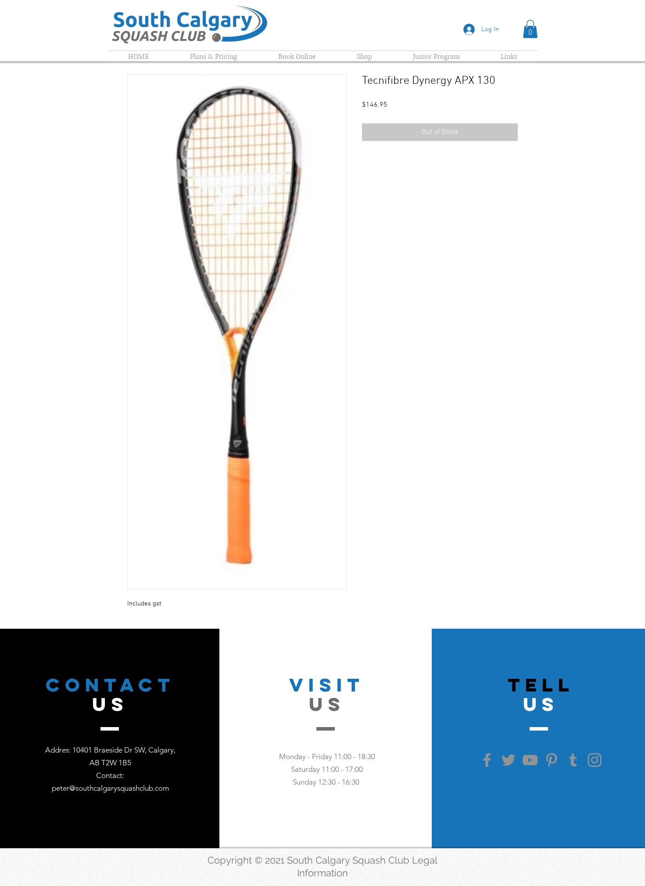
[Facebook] (487, 760)
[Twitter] (508, 760)
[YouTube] (530, 760)
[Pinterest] (551, 760)
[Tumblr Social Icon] (573, 760)
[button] (530, 29)
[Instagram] (594, 760)
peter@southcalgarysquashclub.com (110, 788)
